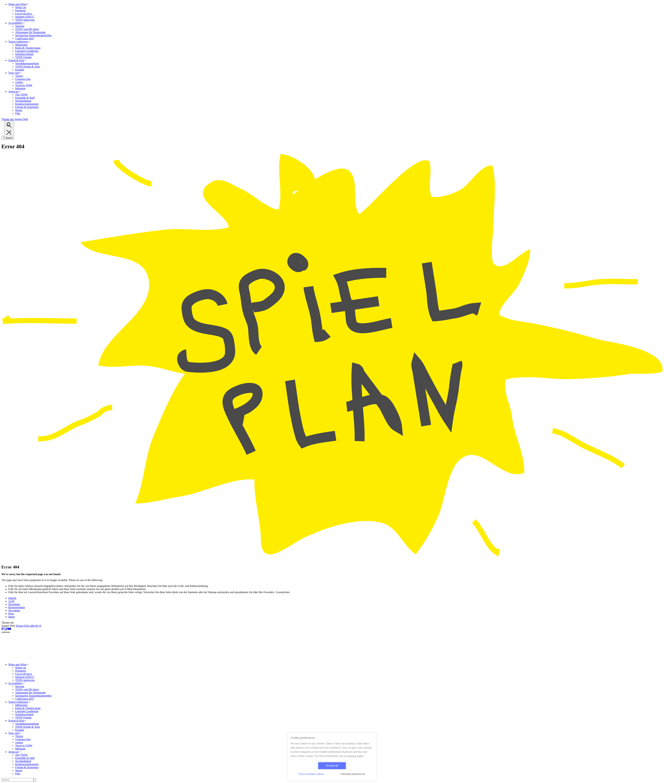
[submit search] (34, 780)
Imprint (12, 598)
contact (19, 82)
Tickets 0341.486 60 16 (28, 625)
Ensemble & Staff (25, 97)
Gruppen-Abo (23, 79)
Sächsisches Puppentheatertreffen (33, 35)
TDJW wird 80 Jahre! (27, 29)
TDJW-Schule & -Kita (27, 66)
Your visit (13, 72)
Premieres (20, 10)
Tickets (19, 75)
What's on (20, 7)
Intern (11, 616)
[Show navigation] (2, 138)
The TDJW (21, 94)
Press (11, 613)
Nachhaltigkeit (23, 100)
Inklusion (20, 88)
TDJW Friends (23, 57)
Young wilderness (18, 41)
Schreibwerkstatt (24, 54)
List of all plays (23, 13)
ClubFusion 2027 (24, 38)
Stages (18, 110)
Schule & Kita (16, 60)
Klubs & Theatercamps (27, 47)
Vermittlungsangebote (27, 63)
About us (13, 91)
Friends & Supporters (27, 107)
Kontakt (19, 69)
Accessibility (15, 22)
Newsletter (14, 610)
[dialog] (332, 756)
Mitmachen (21, 44)
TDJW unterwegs (25, 19)
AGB (11, 601)
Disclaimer (14, 604)
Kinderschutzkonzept (26, 103)
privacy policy (355, 755)
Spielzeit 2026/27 (24, 16)
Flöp (17, 113)
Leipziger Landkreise (26, 51)
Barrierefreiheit (16, 607)
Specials (19, 26)
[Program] (332, 559)
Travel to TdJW (23, 85)
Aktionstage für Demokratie (30, 32)
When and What (17, 4)
